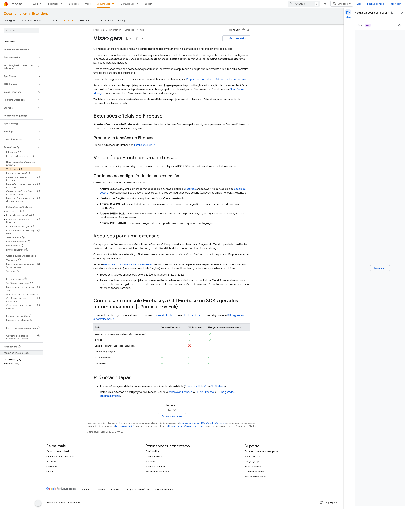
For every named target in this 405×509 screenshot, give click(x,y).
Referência (107, 20)
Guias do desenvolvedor (58, 451)
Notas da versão (253, 466)
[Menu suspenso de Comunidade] (138, 4)
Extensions (40, 14)
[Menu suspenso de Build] (41, 4)
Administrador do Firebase (231, 79)
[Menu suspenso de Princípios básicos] (45, 20)
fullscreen (397, 13)
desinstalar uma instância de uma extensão (128, 264)
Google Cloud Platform (137, 489)
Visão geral (10, 20)
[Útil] (243, 30)
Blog (359, 3)
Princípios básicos (31, 20)
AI (53, 20)
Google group (252, 461)
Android (86, 489)
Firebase (97, 29)
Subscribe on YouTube (156, 466)
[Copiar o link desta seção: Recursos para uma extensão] (163, 236)
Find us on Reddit (154, 456)
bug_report (392, 13)
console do (164, 315)
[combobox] (304, 4)
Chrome (101, 489)
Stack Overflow (252, 456)
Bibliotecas (51, 466)
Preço (87, 3)
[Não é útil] (248, 30)
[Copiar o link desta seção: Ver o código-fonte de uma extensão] (181, 158)
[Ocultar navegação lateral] (38, 503)
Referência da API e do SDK (60, 456)
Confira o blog (153, 451)
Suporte (149, 3)
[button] (18, 49)
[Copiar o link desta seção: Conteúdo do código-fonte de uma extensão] (182, 176)
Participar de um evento (157, 471)
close (402, 13)
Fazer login (395, 3)
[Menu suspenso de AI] (57, 20)
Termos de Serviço (55, 502)
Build (35, 3)
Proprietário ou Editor (198, 79)
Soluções (74, 3)
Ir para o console (375, 3)
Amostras (51, 461)
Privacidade (74, 502)
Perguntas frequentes (255, 476)
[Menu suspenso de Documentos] (114, 4)
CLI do (191, 315)
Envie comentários (236, 38)
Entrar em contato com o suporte (261, 451)
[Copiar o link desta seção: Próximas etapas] (134, 378)
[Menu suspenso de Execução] (62, 4)
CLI (217, 386)
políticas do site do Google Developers (184, 426)
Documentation (15, 14)
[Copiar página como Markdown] (137, 38)
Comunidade (127, 3)
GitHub (49, 471)
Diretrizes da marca (255, 471)
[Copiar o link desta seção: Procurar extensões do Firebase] (158, 138)
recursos (190, 189)
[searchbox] (21, 30)
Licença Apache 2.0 (124, 426)
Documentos (103, 3)
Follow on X (151, 461)
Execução (53, 3)
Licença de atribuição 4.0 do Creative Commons (202, 423)
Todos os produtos (164, 489)
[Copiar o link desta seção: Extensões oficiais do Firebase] (165, 116)
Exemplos (123, 20)
